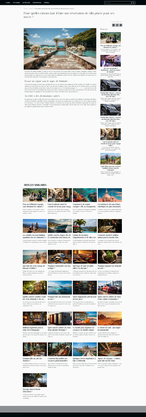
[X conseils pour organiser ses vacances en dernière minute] (85, 318)
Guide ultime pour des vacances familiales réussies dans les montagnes (111, 168)
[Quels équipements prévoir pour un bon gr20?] (85, 287)
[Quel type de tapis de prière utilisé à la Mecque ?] (85, 257)
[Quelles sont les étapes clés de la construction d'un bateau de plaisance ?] (60, 226)
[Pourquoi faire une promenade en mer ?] (60, 287)
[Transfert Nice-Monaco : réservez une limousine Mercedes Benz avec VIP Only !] (110, 85)
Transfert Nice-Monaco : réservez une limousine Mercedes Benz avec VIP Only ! (110, 94)
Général (46, 3)
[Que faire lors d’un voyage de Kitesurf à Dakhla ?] (35, 257)
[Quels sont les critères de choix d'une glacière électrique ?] (60, 318)
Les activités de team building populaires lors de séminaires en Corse (34, 237)
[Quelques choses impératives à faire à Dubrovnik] (85, 349)
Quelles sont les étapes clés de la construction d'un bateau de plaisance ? (59, 237)
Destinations (37, 3)
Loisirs (8, 3)
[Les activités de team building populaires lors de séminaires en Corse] (35, 226)
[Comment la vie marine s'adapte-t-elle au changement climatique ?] (85, 195)
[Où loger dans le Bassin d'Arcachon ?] (35, 380)
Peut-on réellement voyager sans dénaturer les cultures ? (110, 46)
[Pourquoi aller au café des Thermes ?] (35, 349)
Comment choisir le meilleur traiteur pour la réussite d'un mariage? (108, 237)
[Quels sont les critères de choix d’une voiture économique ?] (110, 287)
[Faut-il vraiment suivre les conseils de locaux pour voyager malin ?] (110, 134)
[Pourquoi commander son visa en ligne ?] (60, 257)
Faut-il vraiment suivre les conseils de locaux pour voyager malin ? (111, 143)
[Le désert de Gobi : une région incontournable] (110, 318)
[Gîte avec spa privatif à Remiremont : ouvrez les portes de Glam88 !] (110, 61)
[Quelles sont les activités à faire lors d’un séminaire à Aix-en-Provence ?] (35, 287)
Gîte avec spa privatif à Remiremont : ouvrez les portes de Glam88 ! (110, 70)
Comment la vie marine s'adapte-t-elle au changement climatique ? (84, 206)
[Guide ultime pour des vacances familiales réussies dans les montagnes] (110, 159)
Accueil (25, 9)
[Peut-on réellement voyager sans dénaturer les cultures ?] (110, 38)
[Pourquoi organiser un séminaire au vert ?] (110, 257)
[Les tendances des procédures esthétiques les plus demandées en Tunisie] (110, 195)
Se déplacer (26, 3)
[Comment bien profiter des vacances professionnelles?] (60, 349)
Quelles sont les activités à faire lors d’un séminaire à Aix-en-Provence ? (34, 299)
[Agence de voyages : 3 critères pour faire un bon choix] (110, 349)
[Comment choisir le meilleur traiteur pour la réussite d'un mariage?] (110, 226)
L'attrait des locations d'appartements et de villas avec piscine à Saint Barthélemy (85, 237)
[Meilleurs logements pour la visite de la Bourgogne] (35, 318)
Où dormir (16, 3)
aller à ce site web (79, 88)
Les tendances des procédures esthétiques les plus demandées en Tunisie (109, 206)
